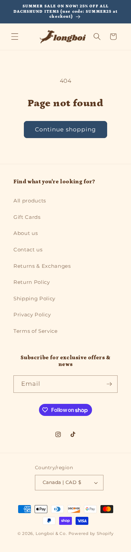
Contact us (28, 249)
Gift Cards (27, 217)
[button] (15, 36)
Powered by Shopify (91, 533)
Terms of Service (35, 331)
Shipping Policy (34, 298)
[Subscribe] (109, 384)
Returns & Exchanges (42, 266)
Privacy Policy (32, 314)
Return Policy (31, 282)
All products (29, 200)
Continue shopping (65, 129)
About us (25, 233)
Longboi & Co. (51, 533)
